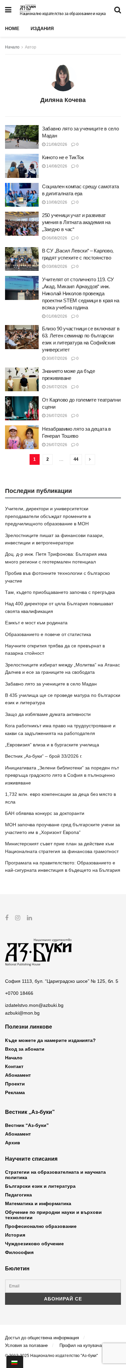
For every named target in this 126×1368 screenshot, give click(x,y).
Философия (19, 1252)
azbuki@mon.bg (22, 1013)
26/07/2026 (56, 387)
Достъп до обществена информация (42, 1337)
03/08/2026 (56, 266)
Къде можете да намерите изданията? (50, 1040)
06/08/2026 (56, 238)
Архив (12, 1142)
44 (76, 459)
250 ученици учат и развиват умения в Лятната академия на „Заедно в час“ (76, 222)
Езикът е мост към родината (36, 622)
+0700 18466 (19, 993)
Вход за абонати (24, 1049)
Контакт (14, 1066)
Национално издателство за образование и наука (63, 14)
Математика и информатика (38, 1203)
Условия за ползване (26, 1345)
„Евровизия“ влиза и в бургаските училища (52, 744)
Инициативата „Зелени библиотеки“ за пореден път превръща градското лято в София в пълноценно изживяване (62, 775)
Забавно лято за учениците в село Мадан (51, 684)
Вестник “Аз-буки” (27, 1125)
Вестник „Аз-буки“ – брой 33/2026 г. (43, 756)
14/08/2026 (56, 166)
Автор (30, 47)
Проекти (15, 1083)
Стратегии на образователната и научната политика (55, 1174)
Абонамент (18, 1075)
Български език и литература (40, 1186)
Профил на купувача (80, 1345)
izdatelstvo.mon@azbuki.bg (34, 1005)
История (15, 1235)
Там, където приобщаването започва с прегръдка (60, 592)
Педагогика (18, 1194)
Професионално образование (41, 1226)
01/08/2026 (56, 316)
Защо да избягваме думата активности (48, 714)
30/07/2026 (56, 358)
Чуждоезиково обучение (34, 1243)
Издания (42, 28)
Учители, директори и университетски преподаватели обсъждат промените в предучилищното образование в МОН (48, 516)
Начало (12, 47)
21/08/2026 (56, 144)
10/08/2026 (56, 202)
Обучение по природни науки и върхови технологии (53, 1214)
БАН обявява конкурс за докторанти (44, 813)
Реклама (15, 1092)
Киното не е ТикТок (63, 157)
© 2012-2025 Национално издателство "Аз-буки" (51, 1355)
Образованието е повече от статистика (48, 634)
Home (12, 28)
